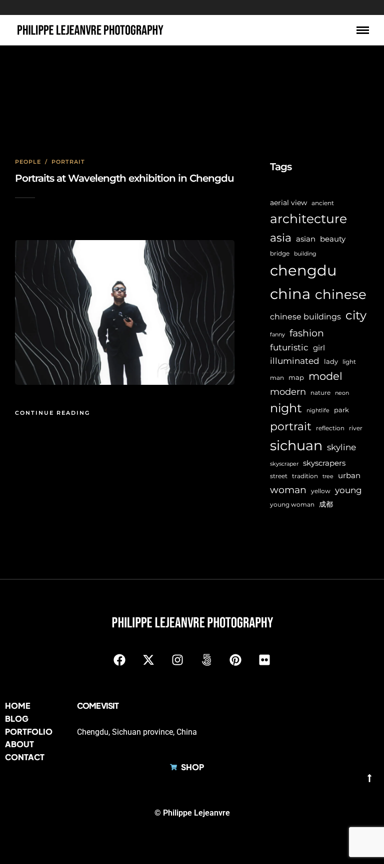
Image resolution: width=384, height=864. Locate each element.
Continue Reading (52, 412)
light (349, 361)
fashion (307, 333)
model (325, 376)
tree (328, 476)
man (277, 377)
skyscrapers (324, 463)
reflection (330, 428)
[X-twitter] (148, 660)
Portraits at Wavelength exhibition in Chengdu (124, 178)
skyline (341, 447)
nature (320, 392)
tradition (305, 476)
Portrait (68, 161)
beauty (333, 239)
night (286, 408)
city (356, 315)
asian (306, 239)
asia (281, 238)
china (290, 293)
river (355, 428)
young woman (292, 504)
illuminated (295, 360)
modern (288, 391)
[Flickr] (264, 660)
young (348, 490)
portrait (291, 426)
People (28, 161)
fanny (277, 334)
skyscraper (284, 464)
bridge (280, 253)
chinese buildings (305, 316)
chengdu (303, 270)
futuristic (289, 347)
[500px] (206, 660)
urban (349, 475)
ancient (323, 203)
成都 (326, 504)
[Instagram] (178, 660)
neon (342, 393)
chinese (340, 294)
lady (331, 361)
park (341, 410)
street (279, 476)
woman (288, 490)
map (296, 377)
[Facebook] (120, 660)
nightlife (318, 410)
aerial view (288, 202)
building (305, 254)
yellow (320, 491)
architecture (308, 218)
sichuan (296, 445)
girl (319, 347)
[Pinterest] (236, 660)
